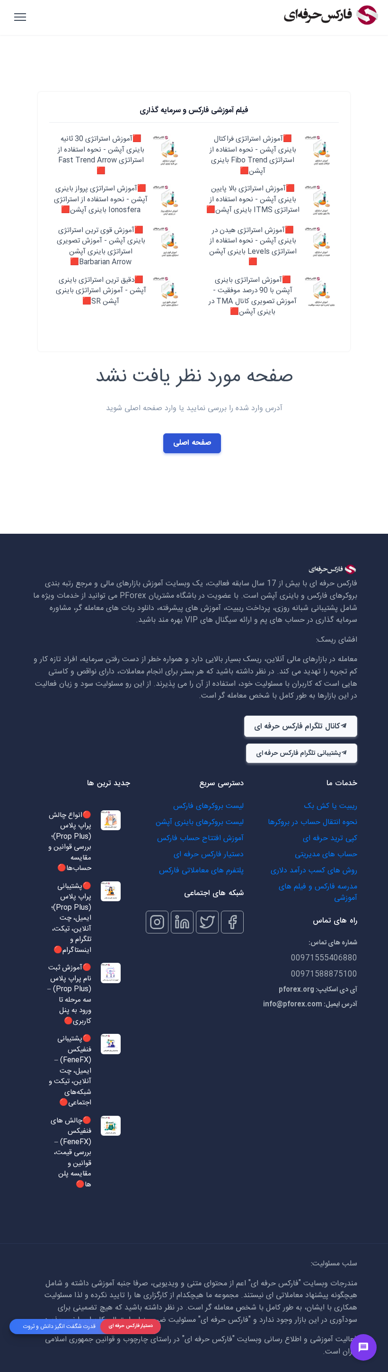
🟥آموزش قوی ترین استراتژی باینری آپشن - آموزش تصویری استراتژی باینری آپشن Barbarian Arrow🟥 (101, 246)
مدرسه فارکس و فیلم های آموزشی (318, 892)
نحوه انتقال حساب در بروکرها (312, 822)
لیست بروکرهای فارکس (208, 806)
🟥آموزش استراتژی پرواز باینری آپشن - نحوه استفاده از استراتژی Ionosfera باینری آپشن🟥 (101, 200)
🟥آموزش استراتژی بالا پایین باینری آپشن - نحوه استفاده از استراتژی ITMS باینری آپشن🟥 (253, 200)
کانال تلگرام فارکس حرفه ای (297, 726)
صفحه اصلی (192, 443)
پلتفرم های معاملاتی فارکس (201, 870)
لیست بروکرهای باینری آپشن (200, 822)
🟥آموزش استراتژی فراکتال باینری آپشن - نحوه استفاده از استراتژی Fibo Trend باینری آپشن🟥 (253, 155)
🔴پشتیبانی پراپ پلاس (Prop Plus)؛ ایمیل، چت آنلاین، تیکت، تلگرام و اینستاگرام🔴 (71, 918)
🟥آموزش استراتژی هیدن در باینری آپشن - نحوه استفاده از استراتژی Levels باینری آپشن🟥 (253, 246)
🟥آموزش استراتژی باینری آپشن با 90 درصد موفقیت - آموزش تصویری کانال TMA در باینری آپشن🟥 (253, 296)
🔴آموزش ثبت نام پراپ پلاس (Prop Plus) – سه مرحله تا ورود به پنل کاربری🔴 (69, 995)
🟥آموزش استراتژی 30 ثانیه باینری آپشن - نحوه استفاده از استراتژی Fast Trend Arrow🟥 (101, 155)
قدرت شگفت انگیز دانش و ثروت (59, 1326)
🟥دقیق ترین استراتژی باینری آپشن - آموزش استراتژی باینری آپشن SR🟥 (101, 291)
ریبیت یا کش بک (330, 806)
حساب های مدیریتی (326, 854)
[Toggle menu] (363, 1347)
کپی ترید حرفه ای (330, 838)
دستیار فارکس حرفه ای (209, 854)
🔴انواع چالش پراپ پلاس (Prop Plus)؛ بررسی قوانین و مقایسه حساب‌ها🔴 (69, 842)
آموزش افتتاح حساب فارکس (200, 838)
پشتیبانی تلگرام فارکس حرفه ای (298, 753)
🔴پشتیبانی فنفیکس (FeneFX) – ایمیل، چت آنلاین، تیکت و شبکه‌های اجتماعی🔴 (70, 1071)
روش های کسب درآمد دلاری (314, 870)
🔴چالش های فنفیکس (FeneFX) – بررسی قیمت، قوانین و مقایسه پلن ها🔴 (71, 1153)
